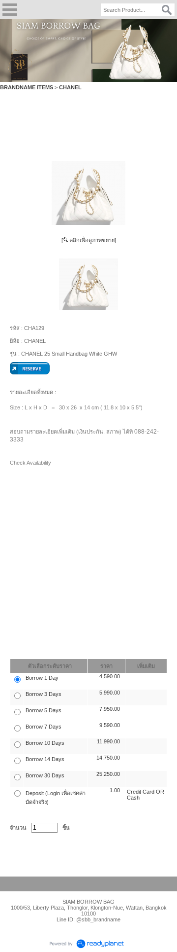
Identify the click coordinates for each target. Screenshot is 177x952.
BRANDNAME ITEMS (26, 87)
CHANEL (70, 87)
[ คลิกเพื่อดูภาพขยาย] (88, 240)
